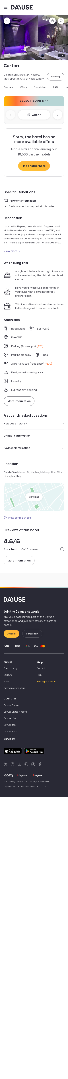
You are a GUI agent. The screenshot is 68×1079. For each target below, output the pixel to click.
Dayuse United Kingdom (16, 711)
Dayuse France (11, 705)
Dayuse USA (10, 718)
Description (40, 87)
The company (10, 668)
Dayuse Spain (10, 731)
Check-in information (17, 435)
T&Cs (43, 786)
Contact (41, 668)
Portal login (32, 633)
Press (6, 681)
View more (11, 251)
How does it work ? (15, 423)
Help (39, 674)
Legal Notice (9, 786)
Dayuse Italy (10, 724)
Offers (23, 87)
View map (56, 76)
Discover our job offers (14, 688)
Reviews (8, 674)
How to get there (19, 517)
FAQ (55, 87)
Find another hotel (34, 166)
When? (36, 115)
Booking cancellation (47, 681)
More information (19, 401)
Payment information (17, 448)
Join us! (11, 633)
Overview (8, 87)
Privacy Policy (27, 786)
